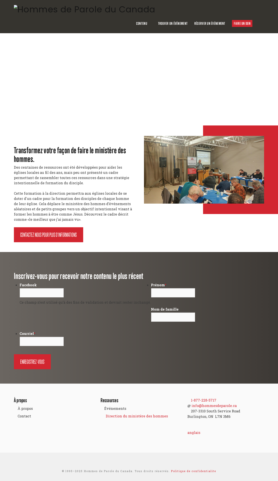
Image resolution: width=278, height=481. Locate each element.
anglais (193, 432)
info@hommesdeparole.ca (214, 405)
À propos (25, 408)
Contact (24, 416)
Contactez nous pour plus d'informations (48, 234)
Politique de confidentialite (193, 471)
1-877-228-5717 (203, 400)
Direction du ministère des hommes (137, 416)
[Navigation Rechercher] (261, 23)
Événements (115, 408)
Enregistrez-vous (32, 361)
